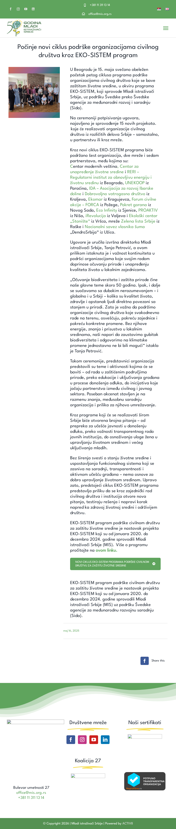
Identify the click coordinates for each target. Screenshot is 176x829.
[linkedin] (33, 9)
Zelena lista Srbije (138, 221)
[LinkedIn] (105, 739)
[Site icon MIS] (35, 722)
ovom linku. (106, 550)
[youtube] (25, 9)
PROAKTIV (148, 210)
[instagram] (18, 9)
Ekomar (95, 199)
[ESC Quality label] (145, 736)
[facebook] (10, 9)
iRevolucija (95, 216)
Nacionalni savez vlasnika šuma (115, 227)
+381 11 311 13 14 (100, 5)
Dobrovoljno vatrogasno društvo (115, 194)
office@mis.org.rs (100, 14)
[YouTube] (93, 739)
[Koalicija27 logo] (88, 776)
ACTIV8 (127, 823)
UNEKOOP (135, 183)
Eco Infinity (106, 210)
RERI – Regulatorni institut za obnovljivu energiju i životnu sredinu (111, 177)
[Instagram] (82, 739)
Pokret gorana (133, 205)
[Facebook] (70, 739)
